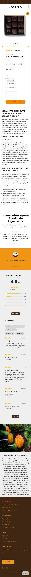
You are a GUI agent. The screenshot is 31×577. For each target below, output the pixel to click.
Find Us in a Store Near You (10, 505)
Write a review (15, 313)
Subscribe (8, 561)
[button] (15, 294)
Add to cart (15, 102)
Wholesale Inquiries (7, 507)
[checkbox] (19, 333)
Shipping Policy (6, 519)
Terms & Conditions (8, 527)
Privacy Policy (6, 524)
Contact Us (5, 538)
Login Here (5, 536)
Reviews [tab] (9, 320)
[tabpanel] (15, 372)
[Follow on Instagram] (7, 568)
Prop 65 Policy (6, 522)
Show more (16, 416)
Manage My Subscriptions (9, 541)
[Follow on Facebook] (2, 568)
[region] (15, 257)
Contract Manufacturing (9, 510)
